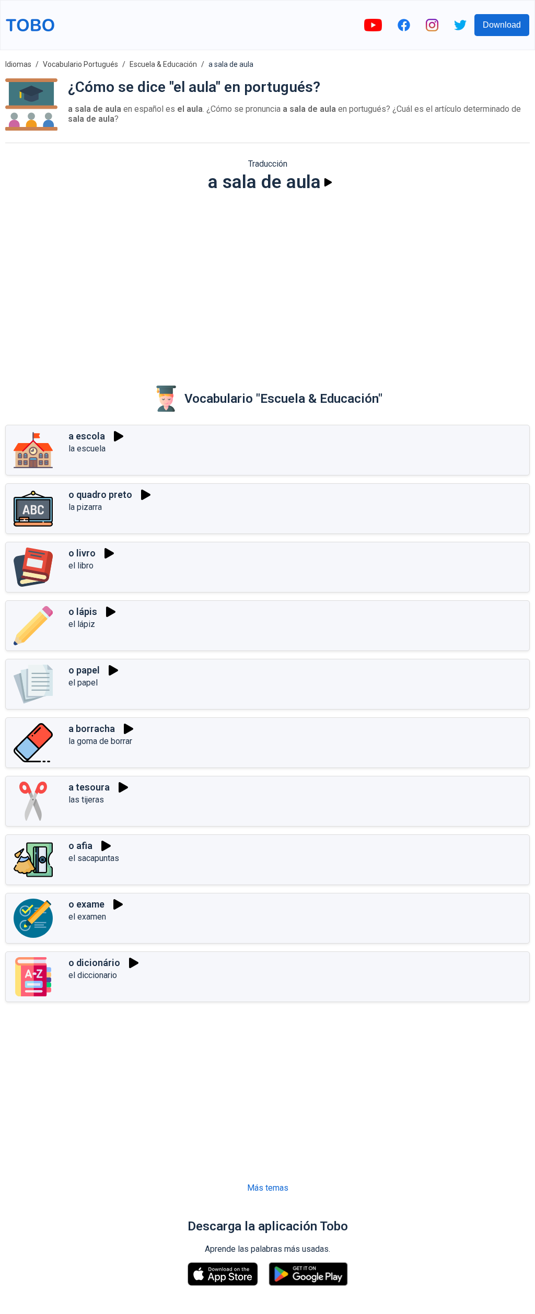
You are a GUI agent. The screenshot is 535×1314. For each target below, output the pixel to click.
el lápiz (81, 624)
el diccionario (92, 975)
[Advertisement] (267, 281)
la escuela (87, 448)
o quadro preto (100, 494)
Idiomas (18, 64)
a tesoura (89, 787)
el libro (81, 566)
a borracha (91, 728)
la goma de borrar (100, 741)
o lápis (82, 611)
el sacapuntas (93, 858)
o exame (86, 904)
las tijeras (86, 800)
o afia (80, 845)
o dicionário (94, 962)
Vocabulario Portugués (80, 64)
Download (502, 24)
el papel (83, 683)
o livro (82, 553)
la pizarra (85, 507)
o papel (84, 670)
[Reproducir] (328, 182)
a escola (86, 436)
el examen (87, 917)
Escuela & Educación (163, 64)
